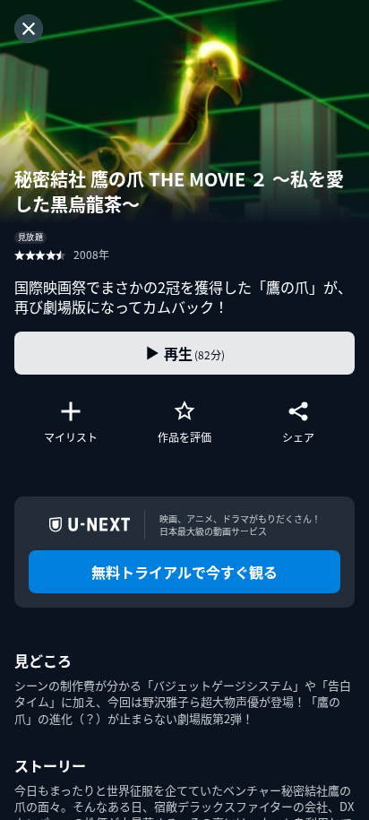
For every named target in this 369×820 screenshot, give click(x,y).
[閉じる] (28, 28)
